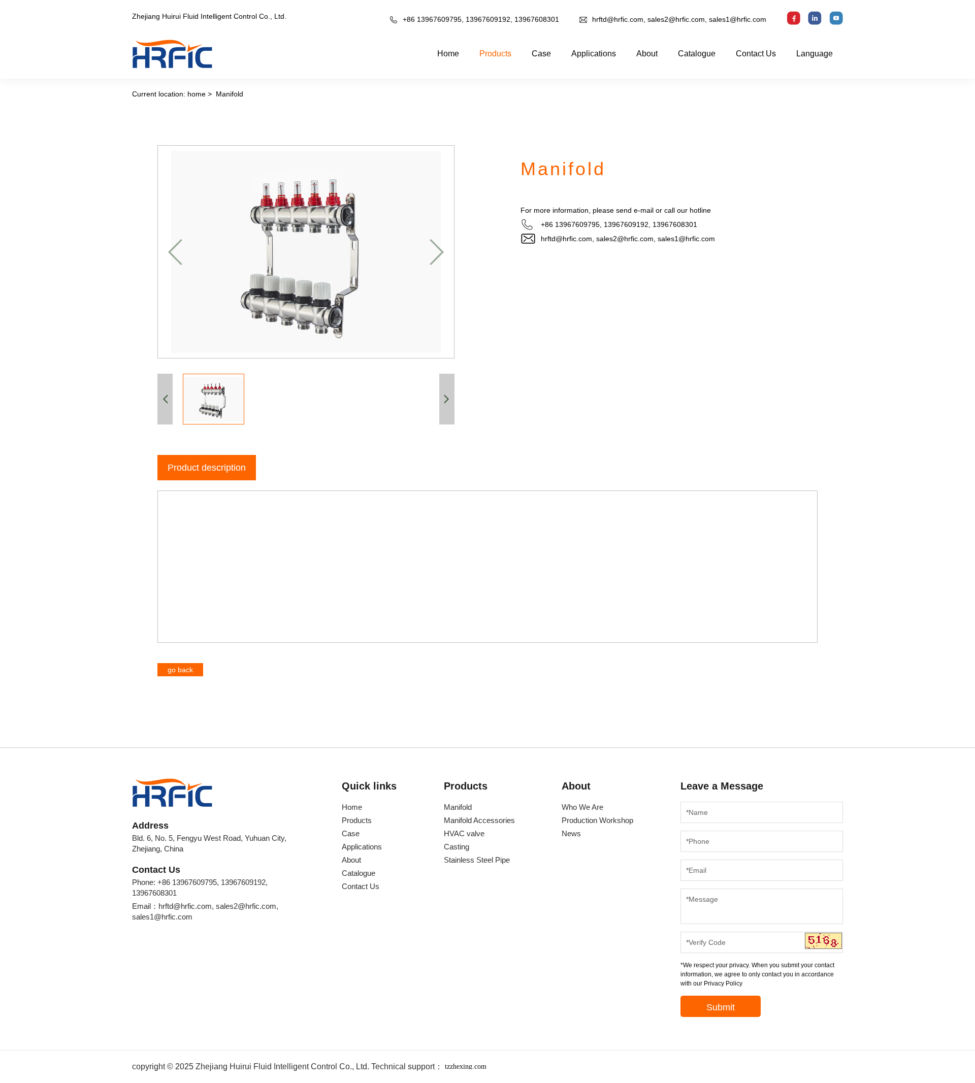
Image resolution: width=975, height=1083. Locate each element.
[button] (175, 252)
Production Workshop (597, 820)
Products (495, 53)
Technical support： (428, 1066)
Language (814, 53)
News (571, 833)
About (647, 53)
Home (448, 53)
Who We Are (582, 807)
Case (541, 53)
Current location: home (169, 94)
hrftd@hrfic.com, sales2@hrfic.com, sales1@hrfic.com (679, 19)
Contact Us (756, 53)
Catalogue (697, 53)
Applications (593, 53)
